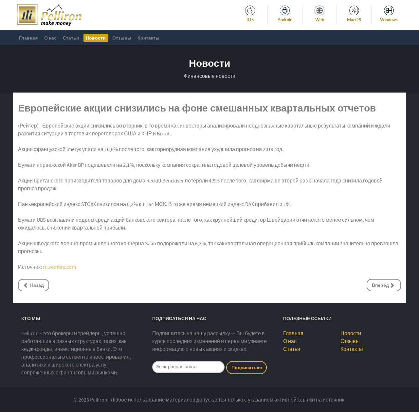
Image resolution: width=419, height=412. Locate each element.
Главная (293, 333)
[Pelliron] (49, 14)
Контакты (351, 349)
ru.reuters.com (59, 267)
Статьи (291, 349)
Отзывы (350, 341)
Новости (350, 333)
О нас (290, 341)
